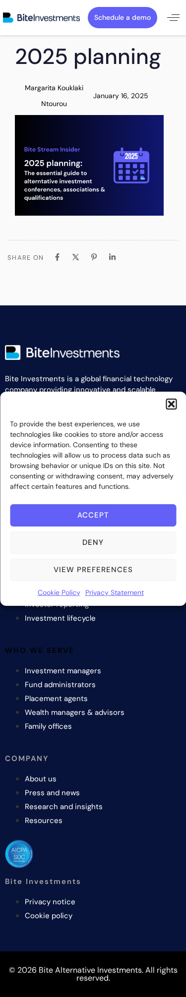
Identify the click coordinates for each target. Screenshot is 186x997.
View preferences (93, 570)
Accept (93, 515)
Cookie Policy (59, 592)
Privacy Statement (114, 592)
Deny (93, 542)
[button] (171, 404)
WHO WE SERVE (39, 650)
